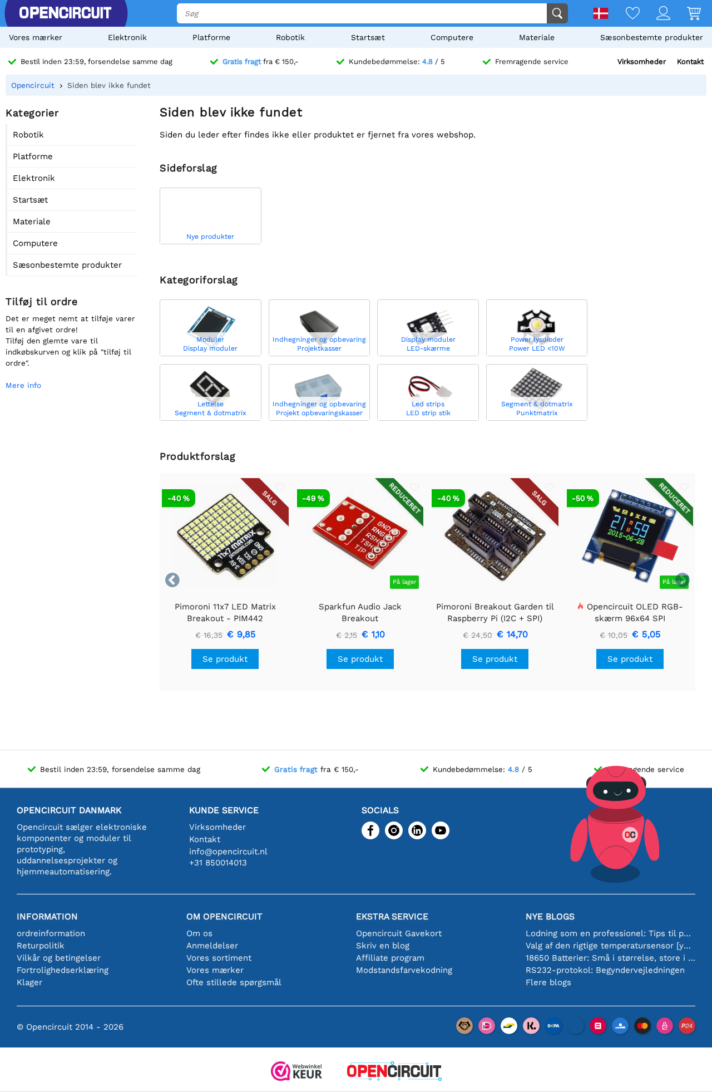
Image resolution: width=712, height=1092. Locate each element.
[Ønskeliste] (624, 14)
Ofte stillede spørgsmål (233, 982)
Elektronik (127, 37)
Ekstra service (392, 916)
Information (47, 916)
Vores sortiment (218, 958)
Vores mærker (35, 37)
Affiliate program (390, 958)
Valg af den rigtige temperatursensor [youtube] (610, 946)
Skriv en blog (382, 946)
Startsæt (368, 37)
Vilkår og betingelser (59, 958)
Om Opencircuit (224, 916)
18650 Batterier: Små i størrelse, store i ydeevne (610, 958)
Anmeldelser (212, 946)
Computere (452, 37)
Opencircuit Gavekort (399, 933)
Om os (199, 933)
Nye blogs (550, 916)
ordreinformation (51, 933)
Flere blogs (548, 982)
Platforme (211, 37)
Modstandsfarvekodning (404, 970)
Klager (29, 982)
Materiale (537, 37)
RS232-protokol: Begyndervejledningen (605, 970)
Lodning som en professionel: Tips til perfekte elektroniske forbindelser (610, 933)
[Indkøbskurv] (685, 14)
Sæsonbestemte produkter (651, 37)
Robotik (290, 37)
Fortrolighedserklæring (62, 970)
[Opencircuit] (394, 1072)
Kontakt (690, 61)
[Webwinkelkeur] (296, 1072)
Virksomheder (641, 61)
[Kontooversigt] (655, 14)
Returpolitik (41, 946)
